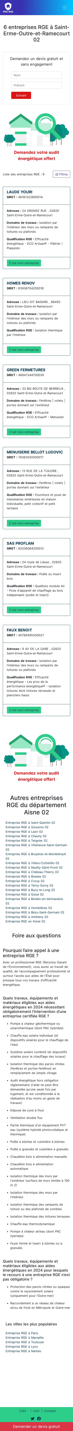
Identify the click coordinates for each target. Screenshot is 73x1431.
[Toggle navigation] (65, 7)
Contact (50, 1411)
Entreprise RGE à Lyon (22, 1346)
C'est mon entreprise (24, 263)
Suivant (21, 95)
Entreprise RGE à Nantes (23, 1351)
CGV (36, 1411)
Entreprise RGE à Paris (22, 1333)
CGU (22, 1411)
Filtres (63, 174)
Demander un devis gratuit (36, 1426)
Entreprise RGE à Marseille (25, 1337)
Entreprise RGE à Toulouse (25, 1342)
